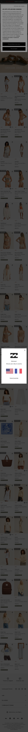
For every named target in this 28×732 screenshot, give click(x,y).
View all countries (14, 378)
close (25, 350)
